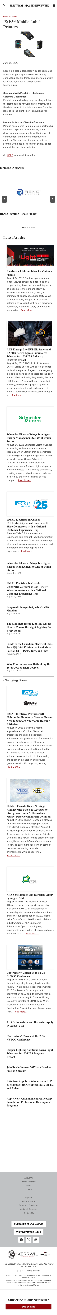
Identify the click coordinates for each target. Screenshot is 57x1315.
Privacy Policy (28, 1201)
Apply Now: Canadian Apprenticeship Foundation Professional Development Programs (29, 1102)
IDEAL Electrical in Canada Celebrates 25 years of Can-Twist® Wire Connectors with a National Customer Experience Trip (27, 525)
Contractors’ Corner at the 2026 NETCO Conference (26, 974)
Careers (28, 1189)
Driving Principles (28, 1181)
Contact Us (29, 1213)
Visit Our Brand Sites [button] (28, 1231)
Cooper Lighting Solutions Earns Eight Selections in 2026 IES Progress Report (30, 1053)
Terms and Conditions (28, 1205)
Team (28, 1185)
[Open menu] (54, 5)
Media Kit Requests (28, 1209)
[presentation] (28, 192)
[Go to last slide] (4, 199)
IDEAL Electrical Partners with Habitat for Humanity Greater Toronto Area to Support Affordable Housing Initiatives (30, 719)
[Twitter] (28, 1240)
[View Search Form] (4, 5)
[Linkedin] (36, 1240)
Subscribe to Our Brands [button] (28, 1223)
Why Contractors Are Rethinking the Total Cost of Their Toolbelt (29, 665)
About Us (28, 1178)
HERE (10, 155)
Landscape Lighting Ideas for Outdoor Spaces (29, 272)
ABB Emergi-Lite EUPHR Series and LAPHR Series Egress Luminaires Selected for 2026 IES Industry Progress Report (29, 355)
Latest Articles (14, 237)
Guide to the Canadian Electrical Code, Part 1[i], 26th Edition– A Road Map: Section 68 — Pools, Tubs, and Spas (30, 647)
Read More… (27, 310)
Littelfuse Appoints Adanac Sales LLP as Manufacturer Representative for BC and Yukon (30, 1084)
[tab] (23, 227)
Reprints (28, 1197)
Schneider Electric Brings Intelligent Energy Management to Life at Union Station (29, 438)
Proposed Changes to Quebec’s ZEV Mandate (28, 608)
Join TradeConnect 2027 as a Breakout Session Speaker (29, 1068)
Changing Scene (15, 680)
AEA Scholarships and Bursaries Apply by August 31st (30, 896)
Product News (10, 17)
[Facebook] (21, 1240)
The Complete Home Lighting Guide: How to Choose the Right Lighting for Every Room (29, 627)
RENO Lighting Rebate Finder (18, 214)
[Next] (52, 199)
